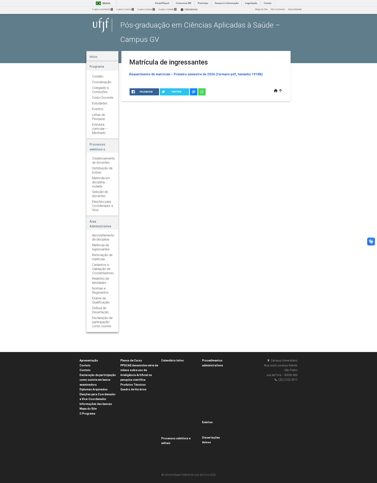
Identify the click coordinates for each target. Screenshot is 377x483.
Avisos (206, 442)
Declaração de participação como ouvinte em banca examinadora (98, 379)
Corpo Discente (89, 434)
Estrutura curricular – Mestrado (97, 460)
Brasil (102, 3)
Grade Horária (170, 371)
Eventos (207, 422)
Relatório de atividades (215, 401)
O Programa (87, 413)
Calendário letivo (172, 360)
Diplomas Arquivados (94, 389)
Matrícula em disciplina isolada (179, 458)
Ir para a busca (145, 9)
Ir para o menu (124, 9)
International (188, 9)
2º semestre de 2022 (173, 407)
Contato (85, 365)
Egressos (86, 444)
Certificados (210, 432)
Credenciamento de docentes (178, 448)
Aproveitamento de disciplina (218, 375)
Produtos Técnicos (133, 384)
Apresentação (89, 360)
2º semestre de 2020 (173, 423)
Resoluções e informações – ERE (179, 418)
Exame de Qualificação (216, 412)
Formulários (210, 370)
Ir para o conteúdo (102, 9)
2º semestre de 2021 (173, 391)
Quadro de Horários (133, 389)
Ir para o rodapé (167, 9)
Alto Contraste (278, 9)
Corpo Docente (88, 429)
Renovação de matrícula (216, 386)
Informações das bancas (96, 404)
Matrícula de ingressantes (217, 381)
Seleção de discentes (174, 464)
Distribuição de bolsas (174, 453)
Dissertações (211, 437)
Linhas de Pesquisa (91, 450)
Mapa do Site (261, 9)
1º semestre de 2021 (173, 365)
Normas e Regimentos (215, 407)
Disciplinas (87, 455)
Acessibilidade (295, 9)
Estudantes (87, 439)
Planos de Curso (131, 360)
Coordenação (88, 418)
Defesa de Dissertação (215, 417)
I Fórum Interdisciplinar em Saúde (221, 427)
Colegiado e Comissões (93, 424)
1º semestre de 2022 (173, 381)
